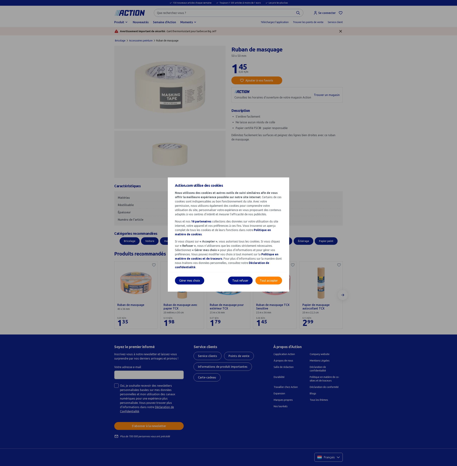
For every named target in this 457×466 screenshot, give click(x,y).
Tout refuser (240, 280)
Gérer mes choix (189, 280)
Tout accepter (269, 280)
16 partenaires (201, 221)
